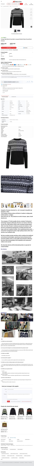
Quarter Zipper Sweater (5, 449)
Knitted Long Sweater (27, 455)
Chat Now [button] (25, 47)
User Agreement (22, 462)
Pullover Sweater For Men (10, 455)
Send (8, 401)
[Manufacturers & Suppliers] (17, 1)
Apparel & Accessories (6, 6)
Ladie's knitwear (27, 439)
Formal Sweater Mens (13, 449)
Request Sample (15, 49)
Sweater (10, 6)
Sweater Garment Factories (23, 453)
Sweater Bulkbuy (21, 457)
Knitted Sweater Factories (5, 453)
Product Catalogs (13, 437)
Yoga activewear (3, 439)
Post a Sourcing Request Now (26, 401)
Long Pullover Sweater (14, 457)
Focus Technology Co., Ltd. (11, 462)
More (1, 459)
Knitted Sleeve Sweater (19, 455)
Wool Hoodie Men (20, 449)
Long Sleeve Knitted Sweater (5, 457)
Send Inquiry (9, 47)
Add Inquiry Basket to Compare (17, 33)
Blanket (10, 439)
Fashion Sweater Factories (14, 453)
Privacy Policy (30, 462)
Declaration (26, 462)
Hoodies (18, 439)
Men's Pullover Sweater (15, 6)
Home (1, 6)
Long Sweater (3, 455)
